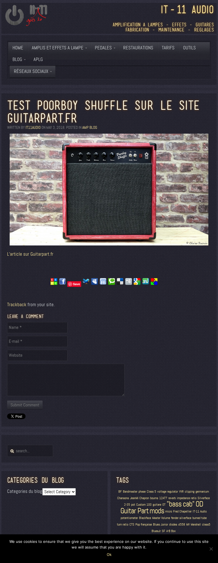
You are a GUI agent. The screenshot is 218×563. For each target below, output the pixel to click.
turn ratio (122, 524)
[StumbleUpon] (145, 283)
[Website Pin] (54, 283)
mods (157, 511)
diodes (173, 524)
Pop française (143, 524)
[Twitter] (86, 283)
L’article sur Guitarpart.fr (30, 254)
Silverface (204, 498)
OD (199, 504)
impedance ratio (186, 498)
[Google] (137, 283)
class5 (206, 524)
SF (163, 531)
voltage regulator (167, 491)
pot (133, 505)
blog (93, 127)
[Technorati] (111, 283)
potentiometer (129, 518)
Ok (109, 554)
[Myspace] (94, 283)
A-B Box (171, 531)
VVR (181, 491)
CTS (131, 524)
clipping (189, 491)
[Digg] (128, 283)
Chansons (123, 498)
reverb (172, 498)
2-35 (127, 505)
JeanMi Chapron (139, 498)
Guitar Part (134, 511)
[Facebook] (62, 283)
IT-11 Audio (200, 511)
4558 (181, 524)
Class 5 (151, 491)
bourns (154, 498)
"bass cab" (180, 504)
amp (85, 127)
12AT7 (163, 498)
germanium (202, 491)
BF (120, 491)
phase (142, 491)
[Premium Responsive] (154, 283)
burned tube (199, 518)
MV (188, 524)
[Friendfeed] (103, 283)
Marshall (196, 524)
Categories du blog (24, 491)
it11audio (33, 127)
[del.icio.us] (120, 283)
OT (163, 505)
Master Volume (161, 518)
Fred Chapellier (182, 511)
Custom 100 (144, 505)
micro (168, 511)
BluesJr (156, 531)
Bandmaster (130, 491)
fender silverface (181, 518)
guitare (157, 505)
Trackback (16, 304)
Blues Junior (160, 524)
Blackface (145, 518)
